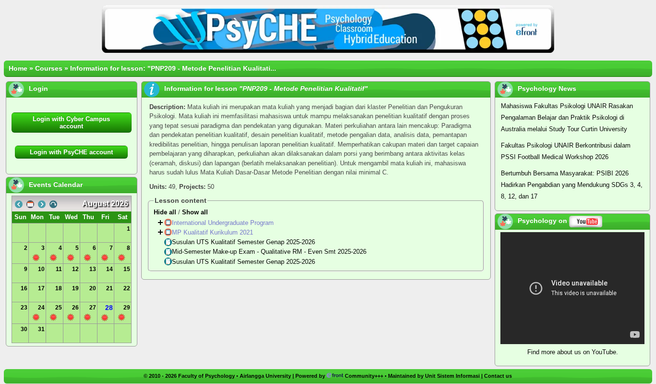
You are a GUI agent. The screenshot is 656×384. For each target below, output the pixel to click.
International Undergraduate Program (224, 222)
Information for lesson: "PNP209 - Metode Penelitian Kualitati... (173, 68)
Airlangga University (265, 376)
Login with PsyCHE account (71, 152)
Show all (195, 212)
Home (18, 68)
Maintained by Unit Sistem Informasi (434, 376)
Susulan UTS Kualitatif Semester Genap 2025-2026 (244, 242)
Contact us (498, 376)
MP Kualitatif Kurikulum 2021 (213, 232)
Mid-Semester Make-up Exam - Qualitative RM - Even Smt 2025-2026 (270, 252)
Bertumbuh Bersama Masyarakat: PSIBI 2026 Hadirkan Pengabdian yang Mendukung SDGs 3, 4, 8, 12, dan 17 (572, 185)
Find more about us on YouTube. (572, 352)
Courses (48, 68)
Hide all (165, 212)
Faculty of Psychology (206, 376)
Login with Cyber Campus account (71, 122)
